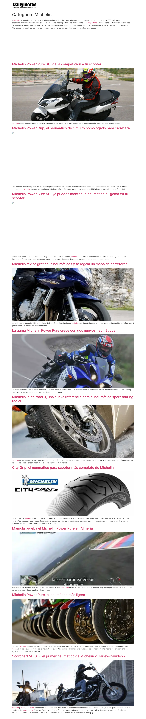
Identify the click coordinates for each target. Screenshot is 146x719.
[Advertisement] (73, 46)
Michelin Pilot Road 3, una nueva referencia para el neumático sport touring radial (72, 399)
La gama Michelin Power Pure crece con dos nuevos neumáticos (63, 330)
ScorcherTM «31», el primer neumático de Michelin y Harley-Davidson (68, 656)
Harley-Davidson (27, 708)
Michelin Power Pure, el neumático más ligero (48, 595)
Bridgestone (92, 23)
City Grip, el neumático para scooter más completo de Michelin (63, 467)
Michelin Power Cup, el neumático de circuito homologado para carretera (71, 128)
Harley (30, 710)
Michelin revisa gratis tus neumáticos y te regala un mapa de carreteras (69, 264)
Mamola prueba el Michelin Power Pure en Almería (52, 528)
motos (14, 649)
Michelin (16, 20)
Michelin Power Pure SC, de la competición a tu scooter (56, 64)
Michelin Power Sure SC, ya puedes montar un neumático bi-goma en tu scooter (70, 196)
